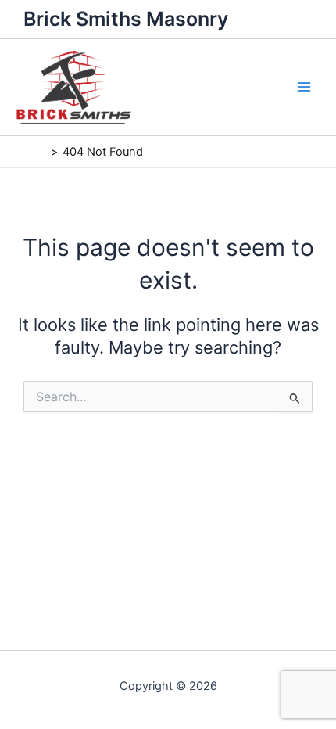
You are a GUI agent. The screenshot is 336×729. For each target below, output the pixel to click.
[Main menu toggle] (304, 86)
